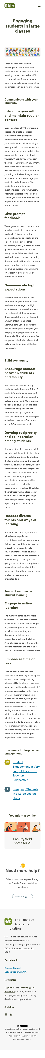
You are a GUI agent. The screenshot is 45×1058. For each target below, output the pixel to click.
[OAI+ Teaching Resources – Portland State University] (9, 5)
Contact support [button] (22, 897)
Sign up (8, 987)
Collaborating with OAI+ (16, 971)
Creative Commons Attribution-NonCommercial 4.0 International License (24, 1036)
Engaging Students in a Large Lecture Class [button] (25, 793)
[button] (39, 6)
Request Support (12, 967)
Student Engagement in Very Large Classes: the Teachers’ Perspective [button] (26, 771)
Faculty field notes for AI (22, 840)
